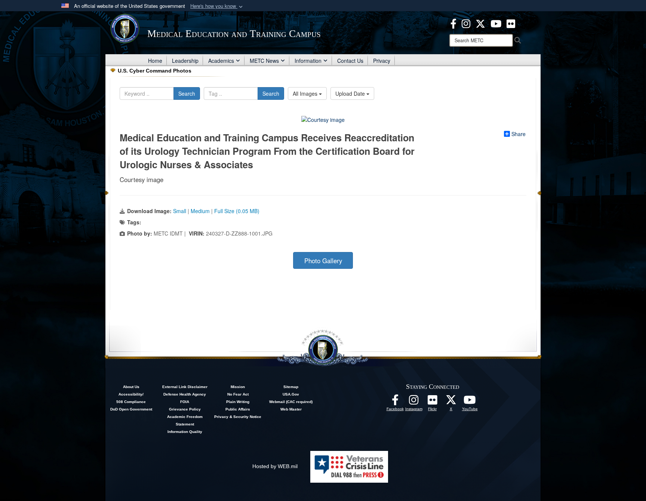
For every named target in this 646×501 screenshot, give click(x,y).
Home (155, 60)
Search (186, 93)
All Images (306, 93)
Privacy (381, 60)
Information (308, 60)
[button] (217, 6)
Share (518, 134)
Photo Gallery (323, 260)
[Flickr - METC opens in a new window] (511, 23)
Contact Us (350, 60)
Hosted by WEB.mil (275, 466)
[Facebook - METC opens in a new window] (453, 23)
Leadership (185, 60)
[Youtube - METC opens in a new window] (495, 23)
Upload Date (350, 93)
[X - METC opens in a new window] (480, 23)
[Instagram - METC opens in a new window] (466, 23)
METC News (264, 60)
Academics (221, 60)
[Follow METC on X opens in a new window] (451, 402)
